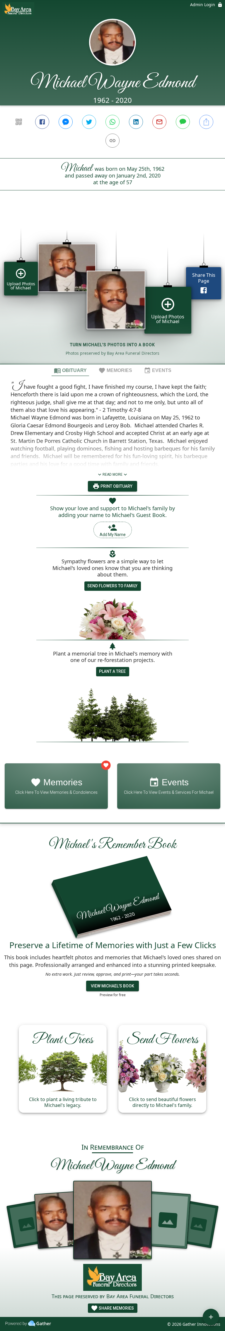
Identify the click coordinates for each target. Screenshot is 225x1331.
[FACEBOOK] (42, 122)
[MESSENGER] (66, 122)
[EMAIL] (159, 122)
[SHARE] (206, 122)
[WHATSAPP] (112, 122)
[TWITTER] (89, 122)
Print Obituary (116, 486)
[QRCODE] (19, 122)
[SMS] (183, 122)
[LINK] (112, 141)
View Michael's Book (112, 986)
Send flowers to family (112, 585)
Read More (112, 474)
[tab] (70, 370)
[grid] (112, 287)
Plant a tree (112, 671)
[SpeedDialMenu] (211, 1317)
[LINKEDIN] (136, 122)
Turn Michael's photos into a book (112, 344)
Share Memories (116, 1308)
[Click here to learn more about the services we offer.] (112, 1278)
